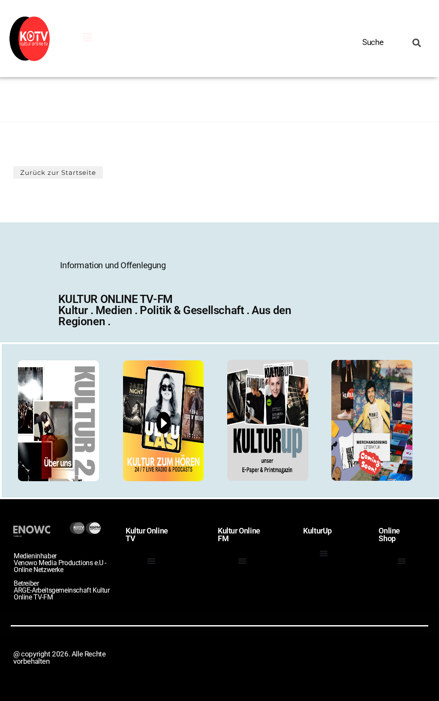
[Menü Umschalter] (87, 37)
